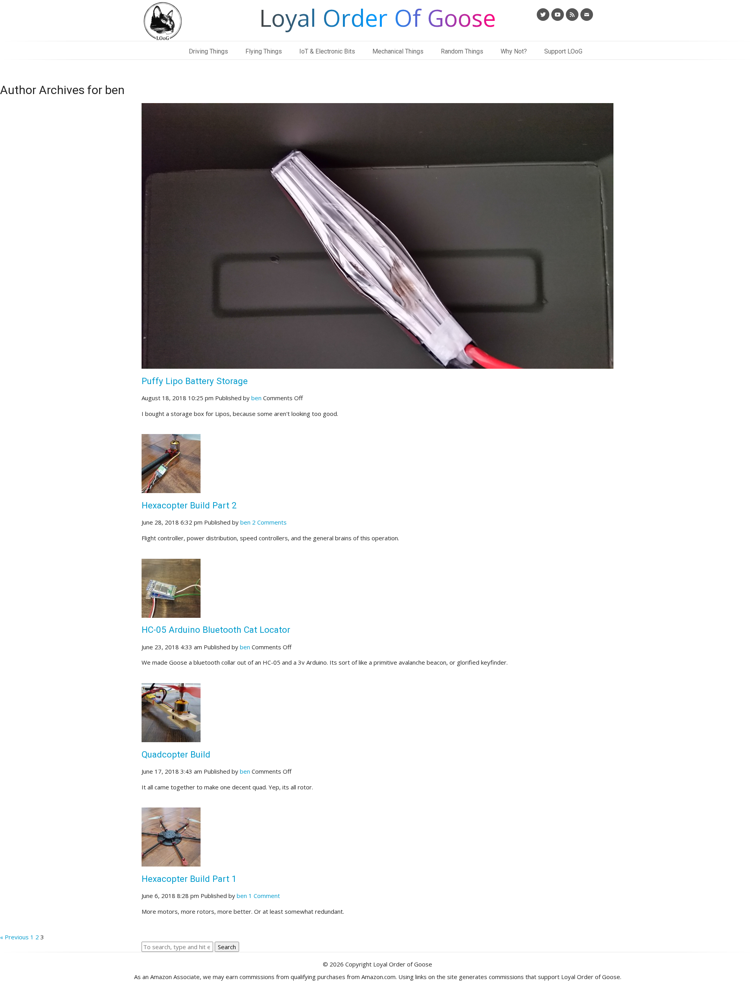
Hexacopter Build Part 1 (189, 879)
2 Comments (269, 522)
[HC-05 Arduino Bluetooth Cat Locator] (171, 613)
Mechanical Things (398, 51)
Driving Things (208, 51)
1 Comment (264, 896)
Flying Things (263, 51)
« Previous (14, 937)
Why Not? (514, 51)
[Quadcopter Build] (171, 737)
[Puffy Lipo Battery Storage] (377, 364)
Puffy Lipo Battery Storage (195, 381)
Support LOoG (563, 51)
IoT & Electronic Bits (327, 51)
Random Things (462, 51)
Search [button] (227, 947)
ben (256, 398)
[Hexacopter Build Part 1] (171, 861)
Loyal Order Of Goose (377, 18)
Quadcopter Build (176, 754)
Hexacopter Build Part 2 (189, 505)
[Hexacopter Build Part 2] (171, 488)
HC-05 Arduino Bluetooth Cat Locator (216, 630)
